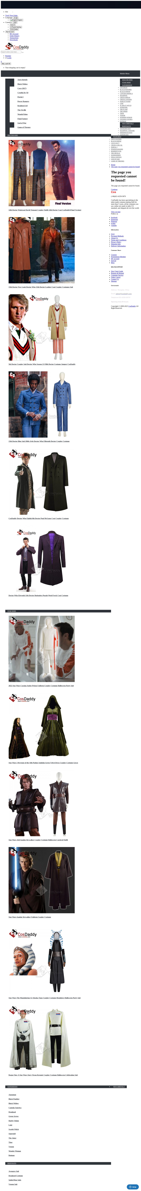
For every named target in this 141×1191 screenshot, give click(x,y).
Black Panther (14, 1099)
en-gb (16, 18)
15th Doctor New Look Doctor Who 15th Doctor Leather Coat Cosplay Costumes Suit (41, 287)
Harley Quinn (14, 1121)
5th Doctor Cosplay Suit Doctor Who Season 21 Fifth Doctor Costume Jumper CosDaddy (42, 364)
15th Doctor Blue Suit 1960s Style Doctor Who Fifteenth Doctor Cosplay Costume (39, 441)
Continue (114, 189)
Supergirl (12, 1134)
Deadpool (12, 1112)
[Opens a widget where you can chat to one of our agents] (133, 1187)
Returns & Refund (117, 273)
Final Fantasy (23, 119)
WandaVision (23, 114)
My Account (14, 34)
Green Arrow (14, 1116)
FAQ (113, 234)
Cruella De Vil (23, 93)
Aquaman (12, 1095)
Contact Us (115, 279)
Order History (14, 36)
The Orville (22, 110)
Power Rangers (23, 101)
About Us (114, 238)
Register (8, 56)
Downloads (14, 40)
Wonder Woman (15, 1151)
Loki (10, 1125)
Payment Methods (117, 236)
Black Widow (23, 84)
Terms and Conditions (118, 240)
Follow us (114, 214)
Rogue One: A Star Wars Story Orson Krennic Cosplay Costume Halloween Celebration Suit (43, 1075)
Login (9, 58)
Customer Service (117, 275)
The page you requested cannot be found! (125, 167)
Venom (11, 1147)
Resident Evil (22, 106)
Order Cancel (115, 277)
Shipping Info (116, 244)
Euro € (13, 25)
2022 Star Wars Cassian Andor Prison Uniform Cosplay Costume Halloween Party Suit (41, 686)
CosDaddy (132, 306)
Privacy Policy (116, 242)
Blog (112, 263)
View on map (115, 212)
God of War (22, 123)
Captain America (15, 1108)
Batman (12, 1155)
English (19, 20)
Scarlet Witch (14, 1129)
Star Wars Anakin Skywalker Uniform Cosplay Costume (30, 917)
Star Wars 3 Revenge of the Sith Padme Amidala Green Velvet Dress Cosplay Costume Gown (43, 763)
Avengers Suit (14, 1171)
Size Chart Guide (117, 271)
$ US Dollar (14, 29)
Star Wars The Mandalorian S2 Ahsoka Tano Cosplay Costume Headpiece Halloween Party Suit (45, 998)
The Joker (12, 1138)
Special (113, 261)
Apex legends (22, 80)
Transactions (14, 38)
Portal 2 (20, 97)
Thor (10, 1142)
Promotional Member (118, 257)
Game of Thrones (24, 127)
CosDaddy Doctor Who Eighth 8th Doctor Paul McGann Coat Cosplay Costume (39, 518)
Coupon (114, 255)
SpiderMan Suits (15, 1180)
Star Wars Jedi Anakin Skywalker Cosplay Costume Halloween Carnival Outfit (38, 840)
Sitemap (114, 281)
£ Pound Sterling (16, 27)
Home (113, 165)
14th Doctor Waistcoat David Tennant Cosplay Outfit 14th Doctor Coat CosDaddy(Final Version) (45, 210)
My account (115, 259)
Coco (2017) (22, 88)
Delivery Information (118, 246)
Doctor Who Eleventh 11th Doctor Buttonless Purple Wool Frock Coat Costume (38, 595)
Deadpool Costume (16, 1176)
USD (15, 22)
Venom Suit (13, 1184)
